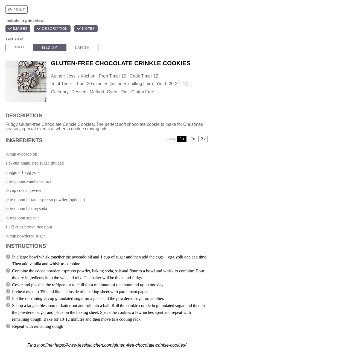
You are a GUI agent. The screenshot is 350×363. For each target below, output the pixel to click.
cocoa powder (29, 190)
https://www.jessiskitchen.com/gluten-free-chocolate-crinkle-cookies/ (120, 345)
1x (182, 138)
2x (192, 138)
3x (203, 138)
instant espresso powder (46, 199)
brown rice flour (38, 227)
